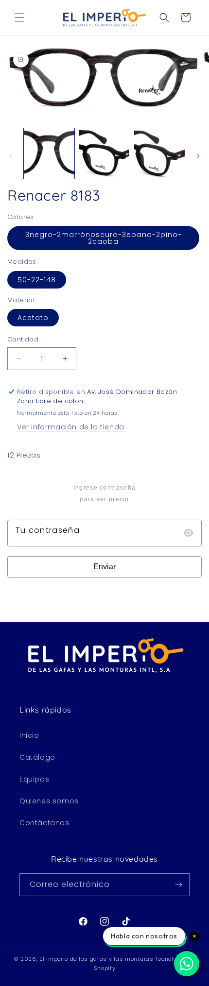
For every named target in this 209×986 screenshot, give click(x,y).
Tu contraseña (48, 530)
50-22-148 (36, 280)
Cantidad (22, 339)
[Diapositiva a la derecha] (198, 156)
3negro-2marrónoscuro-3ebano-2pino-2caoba (103, 238)
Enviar (104, 566)
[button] (19, 17)
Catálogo (37, 757)
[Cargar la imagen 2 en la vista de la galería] (104, 153)
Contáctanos (44, 823)
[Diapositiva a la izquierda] (10, 156)
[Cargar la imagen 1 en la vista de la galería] (49, 153)
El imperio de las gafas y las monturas (96, 959)
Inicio (29, 735)
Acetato (33, 318)
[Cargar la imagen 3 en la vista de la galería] (159, 153)
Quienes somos (49, 801)
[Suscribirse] (178, 884)
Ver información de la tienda (70, 427)
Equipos (34, 779)
